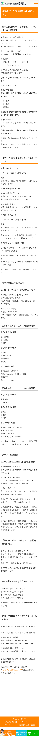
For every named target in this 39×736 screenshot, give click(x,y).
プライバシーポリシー (10, 725)
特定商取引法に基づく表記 (27, 725)
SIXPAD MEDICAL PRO (12, 670)
